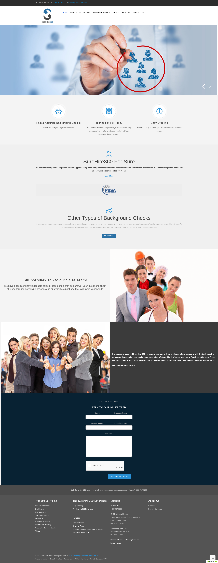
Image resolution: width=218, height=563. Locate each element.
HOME (65, 12)
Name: (97, 413)
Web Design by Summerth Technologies (83, 556)
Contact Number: (97, 423)
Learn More (109, 176)
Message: (109, 433)
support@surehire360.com (78, 3)
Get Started (138, 12)
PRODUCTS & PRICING (79, 12)
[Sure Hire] (47, 15)
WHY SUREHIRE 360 (101, 12)
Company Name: (120, 413)
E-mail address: (120, 423)
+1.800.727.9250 (58, 3)
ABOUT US (126, 12)
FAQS (115, 12)
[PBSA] (109, 190)
